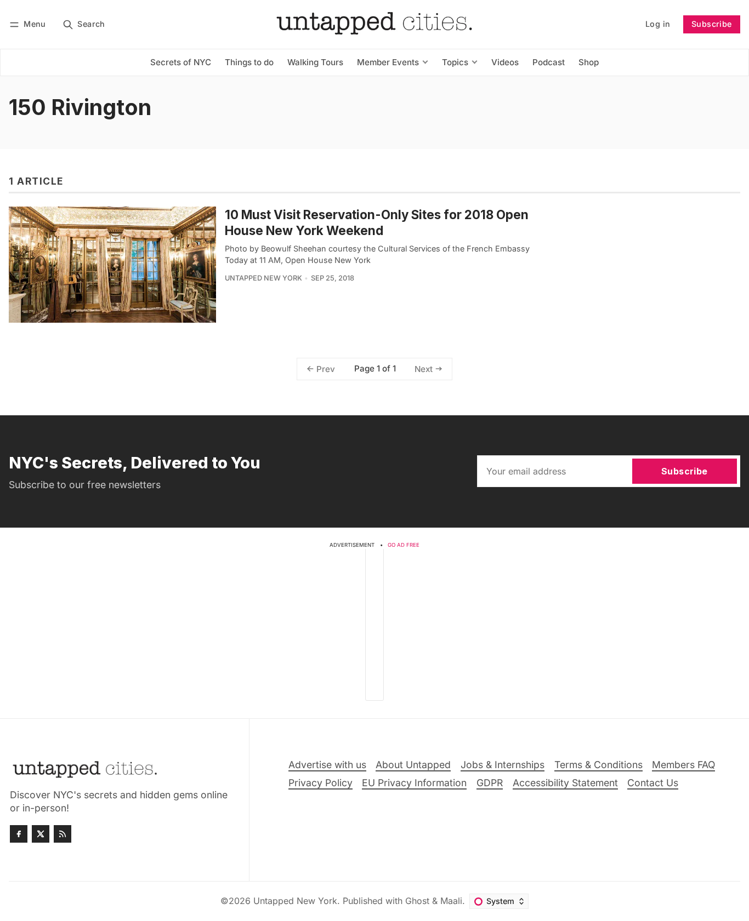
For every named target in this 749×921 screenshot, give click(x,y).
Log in (657, 23)
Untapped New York (263, 278)
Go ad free (403, 545)
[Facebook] (18, 834)
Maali (451, 900)
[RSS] (62, 834)
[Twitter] (40, 834)
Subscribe (711, 23)
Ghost (417, 900)
